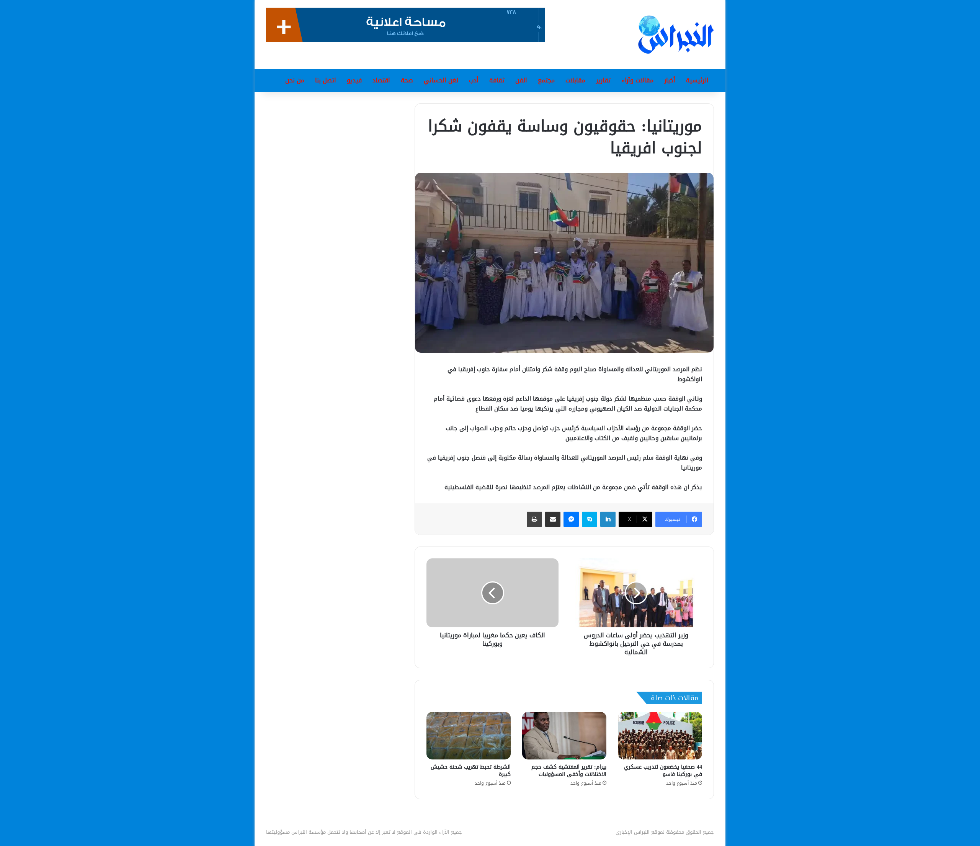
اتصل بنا (325, 80)
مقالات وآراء (637, 80)
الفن (521, 80)
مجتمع (546, 80)
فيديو (354, 80)
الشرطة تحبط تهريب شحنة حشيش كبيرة (471, 770)
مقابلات (575, 80)
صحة (407, 80)
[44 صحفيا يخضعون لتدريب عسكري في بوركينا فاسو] (660, 735)
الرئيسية (697, 80)
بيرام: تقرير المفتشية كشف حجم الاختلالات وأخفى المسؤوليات (568, 770)
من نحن (294, 80)
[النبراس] (676, 34)
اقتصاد (381, 80)
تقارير (603, 80)
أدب (474, 80)
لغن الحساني (441, 80)
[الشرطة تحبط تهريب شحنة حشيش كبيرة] (468, 735)
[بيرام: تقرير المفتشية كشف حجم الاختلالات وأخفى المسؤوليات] (564, 735)
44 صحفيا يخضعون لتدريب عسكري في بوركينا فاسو (663, 770)
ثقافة (497, 80)
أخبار (669, 80)
